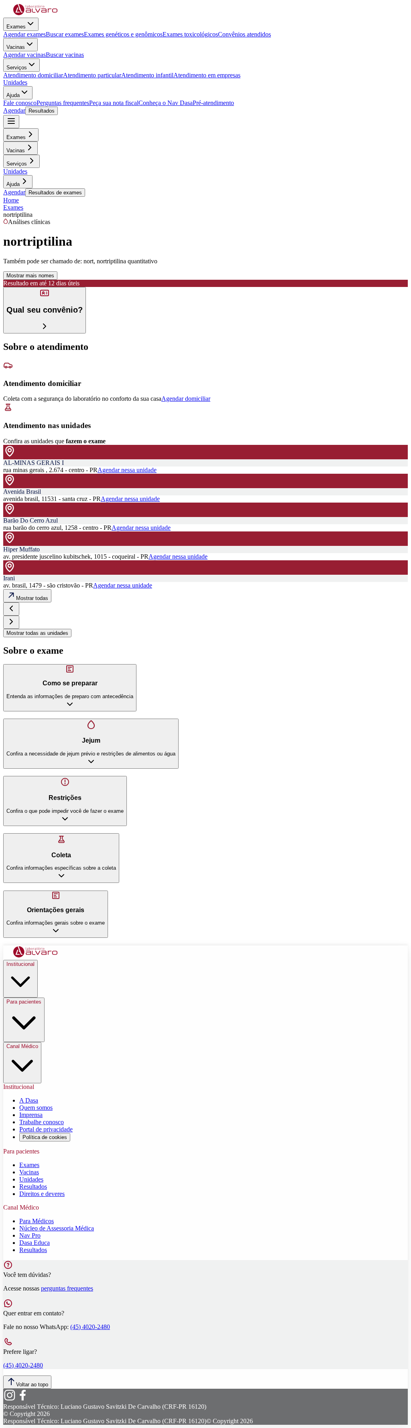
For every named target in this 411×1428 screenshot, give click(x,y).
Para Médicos (36, 1221)
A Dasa (28, 1100)
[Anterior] (11, 609)
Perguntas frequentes (63, 102)
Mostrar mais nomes (30, 276)
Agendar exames (24, 34)
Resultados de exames (55, 193)
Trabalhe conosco (41, 1122)
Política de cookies (44, 1137)
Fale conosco (20, 102)
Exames (16, 27)
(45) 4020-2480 (90, 1326)
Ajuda (13, 95)
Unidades (15, 82)
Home (11, 200)
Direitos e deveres (42, 1193)
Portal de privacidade (46, 1129)
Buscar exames (65, 34)
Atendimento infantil (147, 75)
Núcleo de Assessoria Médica (56, 1228)
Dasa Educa (34, 1242)
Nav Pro (30, 1235)
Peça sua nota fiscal (113, 102)
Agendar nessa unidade (127, 470)
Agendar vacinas (24, 54)
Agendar (14, 110)
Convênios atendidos (244, 34)
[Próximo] (11, 622)
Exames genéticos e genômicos (123, 34)
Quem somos (36, 1107)
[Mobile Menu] (11, 121)
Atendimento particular (92, 75)
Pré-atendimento (213, 102)
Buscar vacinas (65, 54)
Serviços (16, 68)
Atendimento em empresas (206, 75)
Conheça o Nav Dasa (165, 102)
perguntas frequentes (67, 1288)
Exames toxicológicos (190, 34)
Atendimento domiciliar (33, 75)
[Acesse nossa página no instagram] (9, 1399)
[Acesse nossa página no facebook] (22, 1399)
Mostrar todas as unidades (37, 633)
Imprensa (31, 1114)
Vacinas (15, 47)
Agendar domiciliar (185, 398)
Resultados (41, 111)
